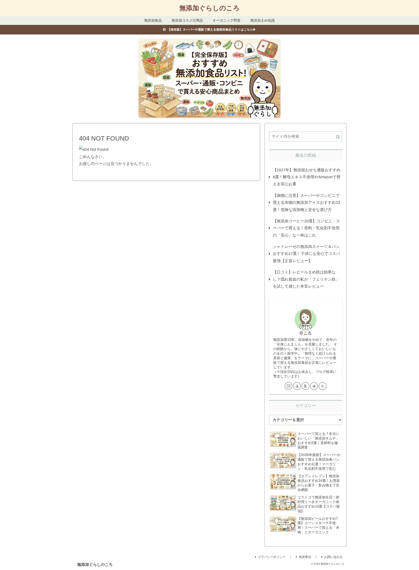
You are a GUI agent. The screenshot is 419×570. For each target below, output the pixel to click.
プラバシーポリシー (271, 557)
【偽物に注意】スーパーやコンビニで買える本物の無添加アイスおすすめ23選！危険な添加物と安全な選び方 (306, 202)
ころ (307, 333)
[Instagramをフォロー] (288, 386)
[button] (338, 137)
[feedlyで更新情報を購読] (314, 386)
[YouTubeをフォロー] (297, 386)
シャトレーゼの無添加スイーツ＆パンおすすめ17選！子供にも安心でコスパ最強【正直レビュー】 (306, 253)
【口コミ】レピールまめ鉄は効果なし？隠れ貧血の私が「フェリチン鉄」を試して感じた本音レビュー (306, 279)
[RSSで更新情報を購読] (322, 386)
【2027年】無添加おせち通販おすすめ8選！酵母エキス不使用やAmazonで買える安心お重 (306, 177)
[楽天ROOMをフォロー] (305, 386)
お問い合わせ (333, 557)
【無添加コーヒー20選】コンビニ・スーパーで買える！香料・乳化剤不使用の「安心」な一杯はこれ (306, 228)
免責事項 (305, 557)
